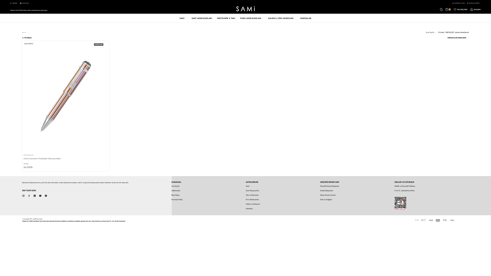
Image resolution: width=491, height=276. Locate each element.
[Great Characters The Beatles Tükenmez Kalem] (65, 97)
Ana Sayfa (430, 32)
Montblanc (29, 155)
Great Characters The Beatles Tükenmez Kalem (42, 158)
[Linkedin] (35, 196)
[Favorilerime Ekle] (106, 44)
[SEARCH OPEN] (441, 9)
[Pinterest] (46, 196)
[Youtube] (40, 196)
